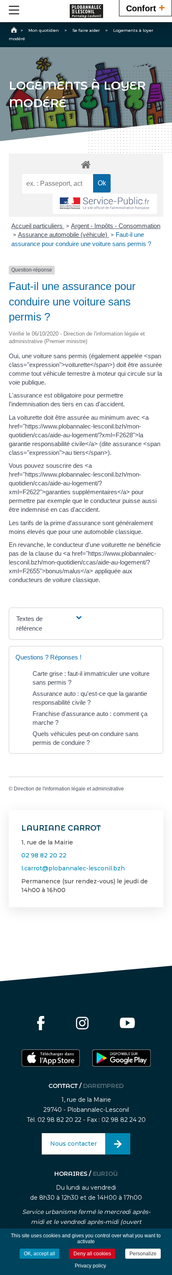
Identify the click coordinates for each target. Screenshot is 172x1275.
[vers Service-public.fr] (105, 204)
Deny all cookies (92, 1254)
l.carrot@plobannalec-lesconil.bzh (73, 868)
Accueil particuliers (37, 225)
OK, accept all (39, 1254)
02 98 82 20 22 (43, 855)
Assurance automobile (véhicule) (63, 234)
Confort (145, 7)
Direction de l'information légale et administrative (69, 789)
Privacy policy (90, 1266)
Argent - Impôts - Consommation (115, 225)
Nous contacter (73, 1143)
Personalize (143, 1254)
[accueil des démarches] (86, 164)
